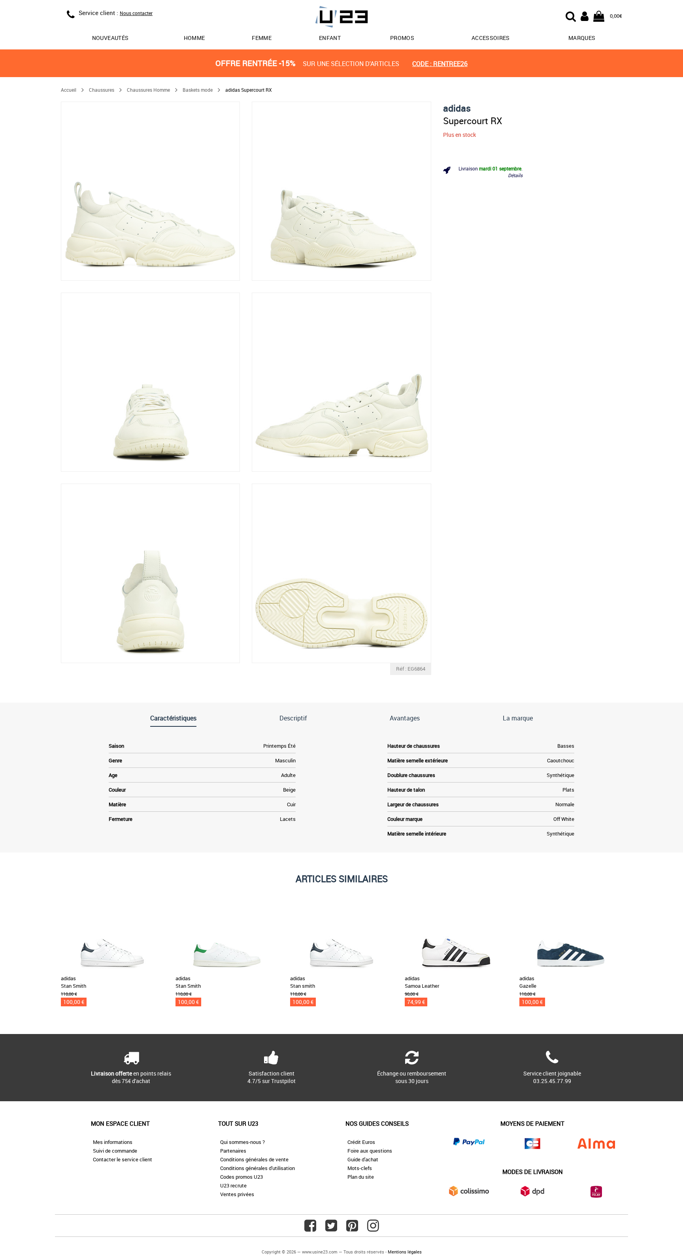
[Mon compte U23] (585, 15)
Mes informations (112, 1142)
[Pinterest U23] (352, 1228)
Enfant (330, 38)
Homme (194, 38)
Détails (515, 175)
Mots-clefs (359, 1168)
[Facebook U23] (310, 1228)
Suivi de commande (115, 1150)
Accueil (68, 90)
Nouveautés (110, 38)
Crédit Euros (361, 1142)
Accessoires (491, 38)
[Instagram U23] (373, 1228)
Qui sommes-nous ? (242, 1142)
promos (402, 38)
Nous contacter (136, 13)
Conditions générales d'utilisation (257, 1168)
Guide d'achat (362, 1159)
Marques (581, 38)
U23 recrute (233, 1185)
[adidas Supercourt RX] (150, 191)
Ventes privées (237, 1194)
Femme (262, 38)
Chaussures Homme (148, 90)
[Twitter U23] (331, 1228)
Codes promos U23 (241, 1176)
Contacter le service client (122, 1159)
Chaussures (101, 90)
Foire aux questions (369, 1150)
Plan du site (360, 1176)
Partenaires (233, 1150)
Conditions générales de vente (254, 1159)
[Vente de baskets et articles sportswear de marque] (341, 18)
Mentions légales (405, 1252)
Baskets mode (198, 90)
